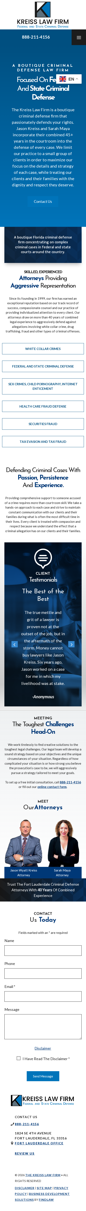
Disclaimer (43, 1048)
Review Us (25, 1153)
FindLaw (46, 1199)
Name (9, 940)
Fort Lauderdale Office (39, 1143)
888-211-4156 (36, 36)
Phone (9, 963)
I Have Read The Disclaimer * (46, 1058)
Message (11, 1009)
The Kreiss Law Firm (43, 1175)
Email (9, 986)
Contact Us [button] (43, 201)
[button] (79, 37)
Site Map (44, 1188)
